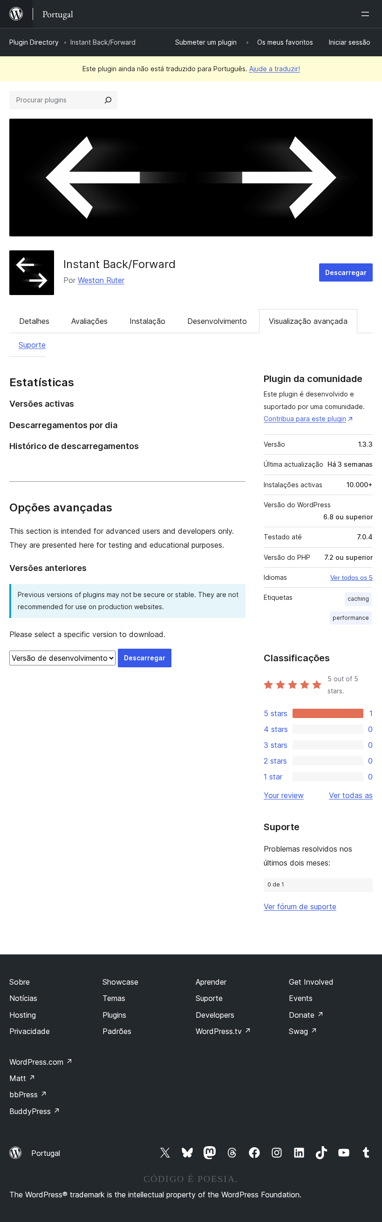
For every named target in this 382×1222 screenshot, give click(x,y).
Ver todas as (351, 795)
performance (351, 617)
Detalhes (34, 321)
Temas (113, 998)
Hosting (22, 1015)
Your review (284, 795)
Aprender (211, 982)
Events (301, 998)
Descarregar (346, 272)
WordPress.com (41, 1062)
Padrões (116, 1031)
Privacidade (29, 1031)
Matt (22, 1078)
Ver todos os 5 (351, 577)
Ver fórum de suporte (300, 906)
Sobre (19, 982)
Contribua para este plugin (305, 419)
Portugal (45, 1153)
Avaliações (89, 321)
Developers (215, 1015)
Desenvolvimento (217, 321)
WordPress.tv (223, 1031)
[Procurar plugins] (108, 100)
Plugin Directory (34, 42)
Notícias (23, 998)
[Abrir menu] (367, 14)
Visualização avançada (308, 321)
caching (358, 598)
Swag (303, 1031)
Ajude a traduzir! (274, 69)
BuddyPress (34, 1111)
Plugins (114, 1015)
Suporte (32, 344)
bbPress (28, 1094)
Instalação (147, 321)
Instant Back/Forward (119, 264)
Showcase (120, 982)
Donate (306, 1015)
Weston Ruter (101, 280)
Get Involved (311, 982)
